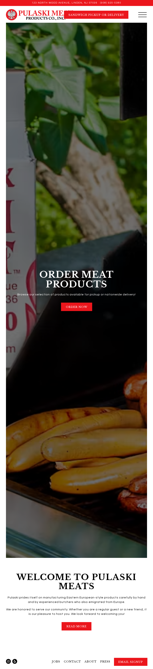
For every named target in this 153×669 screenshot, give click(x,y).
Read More (76, 626)
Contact (72, 661)
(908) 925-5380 (110, 3)
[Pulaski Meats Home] (40, 14)
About (91, 661)
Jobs (56, 661)
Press (105, 661)
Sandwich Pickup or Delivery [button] (96, 15)
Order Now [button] (76, 307)
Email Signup (130, 662)
